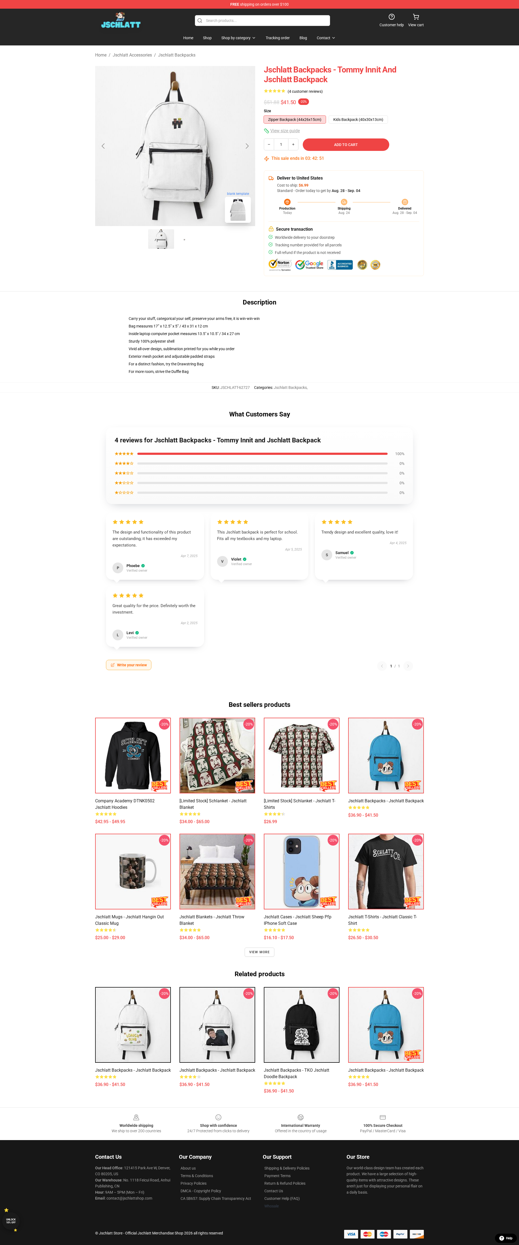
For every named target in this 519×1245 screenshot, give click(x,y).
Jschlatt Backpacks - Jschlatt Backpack (386, 800)
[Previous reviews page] (382, 666)
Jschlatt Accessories (132, 55)
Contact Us (273, 1191)
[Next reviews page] (408, 666)
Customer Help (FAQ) (282, 1198)
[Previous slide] (103, 146)
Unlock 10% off (11, 1221)
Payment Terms (277, 1176)
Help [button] (509, 1238)
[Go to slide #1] (161, 239)
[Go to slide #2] (189, 239)
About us (188, 1168)
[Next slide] (246, 146)
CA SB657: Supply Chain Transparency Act (216, 1198)
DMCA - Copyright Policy (201, 1191)
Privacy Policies (194, 1183)
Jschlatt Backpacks (176, 55)
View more (259, 952)
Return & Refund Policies (284, 1183)
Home (101, 55)
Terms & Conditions (197, 1176)
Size (267, 111)
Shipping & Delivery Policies (287, 1168)
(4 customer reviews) (305, 91)
